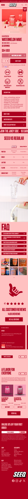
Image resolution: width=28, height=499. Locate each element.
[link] (13, 43)
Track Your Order (6, 464)
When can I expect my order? (14, 250)
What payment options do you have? (14, 253)
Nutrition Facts (24, 9)
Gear (2, 451)
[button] (3, 5)
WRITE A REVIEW (7, 356)
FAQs (15, 450)
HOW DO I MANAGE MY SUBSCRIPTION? (14, 246)
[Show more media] (14, 277)
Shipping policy (18, 464)
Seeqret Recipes (18, 451)
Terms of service (18, 463)
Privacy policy (18, 461)
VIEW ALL (14, 413)
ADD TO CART (7, 407)
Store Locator (5, 453)
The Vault (16, 453)
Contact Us (4, 463)
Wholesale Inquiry (6, 466)
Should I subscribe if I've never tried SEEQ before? (14, 238)
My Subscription (5, 454)
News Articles (18, 454)
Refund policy (18, 460)
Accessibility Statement (5, 469)
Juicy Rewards (5, 456)
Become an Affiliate (6, 467)
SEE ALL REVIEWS (14, 319)
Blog (15, 456)
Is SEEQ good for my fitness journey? (14, 233)
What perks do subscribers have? (14, 242)
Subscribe (23, 432)
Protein (3, 450)
